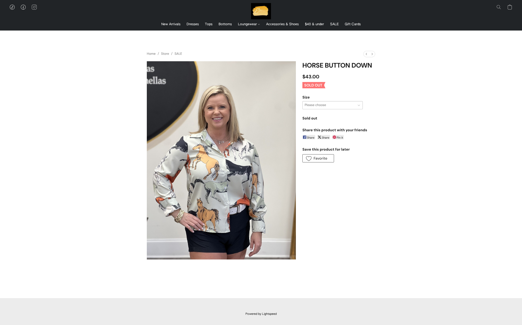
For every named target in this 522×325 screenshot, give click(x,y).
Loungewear (248, 24)
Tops (208, 24)
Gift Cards (353, 24)
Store (165, 53)
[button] (261, 11)
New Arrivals (170, 24)
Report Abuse (261, 307)
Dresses (193, 24)
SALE (334, 24)
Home (151, 53)
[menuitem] (366, 54)
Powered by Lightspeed (261, 314)
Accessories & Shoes (282, 24)
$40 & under (314, 24)
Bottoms (225, 24)
